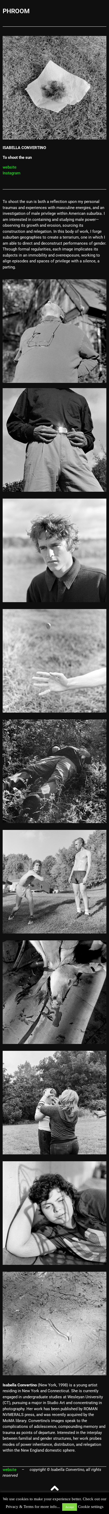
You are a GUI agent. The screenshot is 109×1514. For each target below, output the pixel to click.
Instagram (11, 173)
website (9, 167)
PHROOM (16, 11)
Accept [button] (69, 1506)
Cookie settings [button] (90, 1506)
